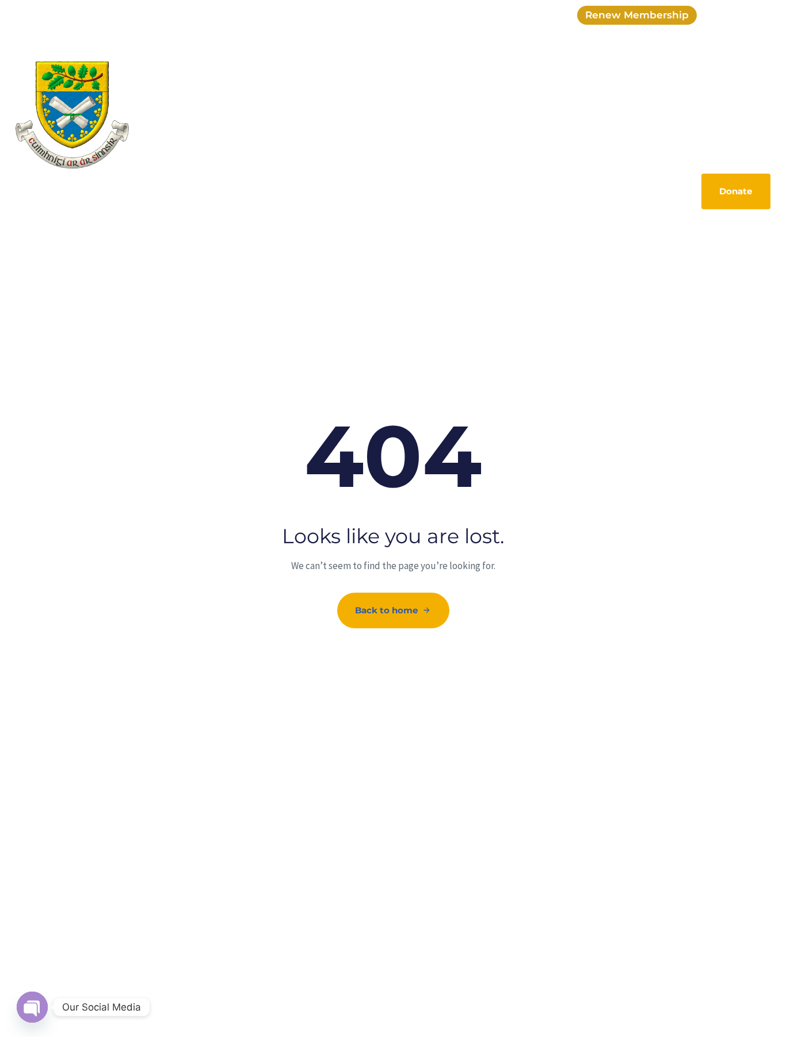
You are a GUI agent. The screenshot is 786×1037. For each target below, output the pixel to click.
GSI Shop (316, 96)
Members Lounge (635, 96)
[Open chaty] (32, 1007)
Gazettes (506, 96)
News (459, 96)
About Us (260, 96)
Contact (745, 96)
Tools (700, 96)
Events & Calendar (391, 96)
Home (211, 96)
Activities (562, 96)
